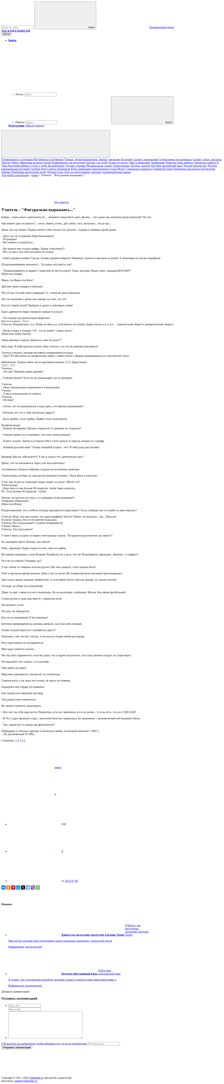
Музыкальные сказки (99, 165)
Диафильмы (158, 162)
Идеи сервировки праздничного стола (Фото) (98, 168)
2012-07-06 (71, 880)
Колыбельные (56, 165)
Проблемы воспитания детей (29, 172)
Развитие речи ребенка (179, 162)
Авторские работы (205, 162)
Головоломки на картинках (175, 159)
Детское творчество (194, 165)
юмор (58, 767)
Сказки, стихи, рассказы (207, 159)
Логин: (19, 94)
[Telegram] (28, 887)
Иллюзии (126, 159)
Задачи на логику (118, 162)
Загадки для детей (96, 162)
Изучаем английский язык (166, 165)
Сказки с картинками (146, 159)
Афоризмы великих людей (35, 162)
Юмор (15, 162)
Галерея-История (162, 168)
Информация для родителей (68, 162)
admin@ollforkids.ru (26, 1080)
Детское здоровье (75, 165)
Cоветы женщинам (58, 168)
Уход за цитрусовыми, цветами (82, 172)
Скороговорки (121, 165)
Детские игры (55, 172)
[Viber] (33, 887)
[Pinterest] (13, 887)
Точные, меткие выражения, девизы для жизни (92, 159)
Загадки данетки (140, 165)
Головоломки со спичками (17, 159)
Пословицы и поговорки (49, 159)
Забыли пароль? (34, 125)
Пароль (19, 122)
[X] (23, 887)
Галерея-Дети (38, 168)
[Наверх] (27, 1074)
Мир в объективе (140, 162)
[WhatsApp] (38, 887)
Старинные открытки (139, 168)
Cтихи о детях (38, 165)
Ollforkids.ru (36, 1077)
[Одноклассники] (8, 887)
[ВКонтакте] (3, 887)
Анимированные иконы (116, 172)
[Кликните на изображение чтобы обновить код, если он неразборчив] (44, 1043)
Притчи (6, 162)
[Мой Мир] (18, 887)
